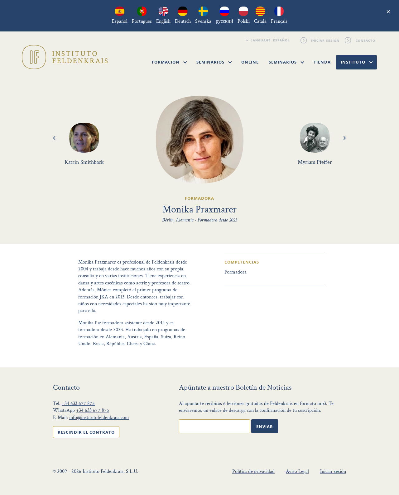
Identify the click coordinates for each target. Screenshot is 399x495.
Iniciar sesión (324, 40)
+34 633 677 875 (78, 403)
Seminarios (211, 62)
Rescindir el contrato (86, 432)
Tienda (322, 62)
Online (250, 62)
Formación (166, 62)
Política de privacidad (253, 471)
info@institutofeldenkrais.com (99, 417)
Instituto (354, 62)
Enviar (264, 426)
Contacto (365, 40)
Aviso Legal (297, 471)
